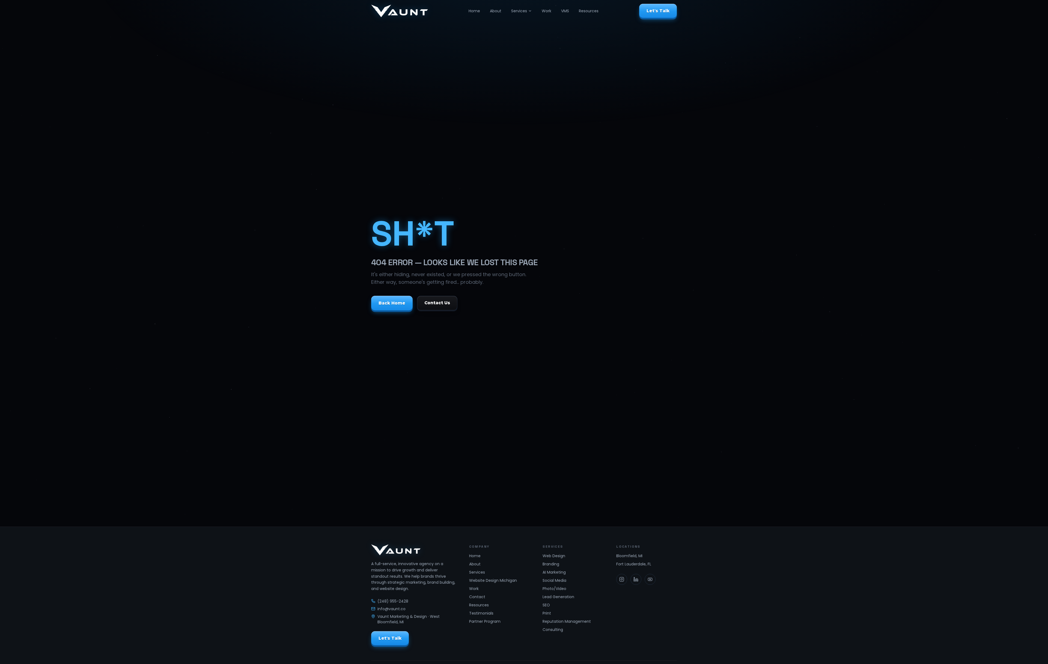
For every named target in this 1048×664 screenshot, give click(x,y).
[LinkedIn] (635, 579)
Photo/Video (554, 588)
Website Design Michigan (493, 580)
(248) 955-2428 (392, 601)
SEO (546, 605)
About (495, 11)
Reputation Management (567, 621)
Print (547, 613)
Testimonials (481, 613)
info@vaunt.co (391, 609)
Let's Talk (658, 10)
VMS (565, 11)
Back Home (392, 303)
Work (546, 11)
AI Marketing (554, 572)
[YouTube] (650, 579)
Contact (477, 597)
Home (474, 11)
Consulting (553, 629)
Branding (551, 564)
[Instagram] (621, 579)
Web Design (554, 556)
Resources (589, 11)
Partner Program (485, 621)
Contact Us (437, 303)
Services (519, 11)
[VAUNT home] (399, 11)
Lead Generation (558, 597)
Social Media (554, 580)
